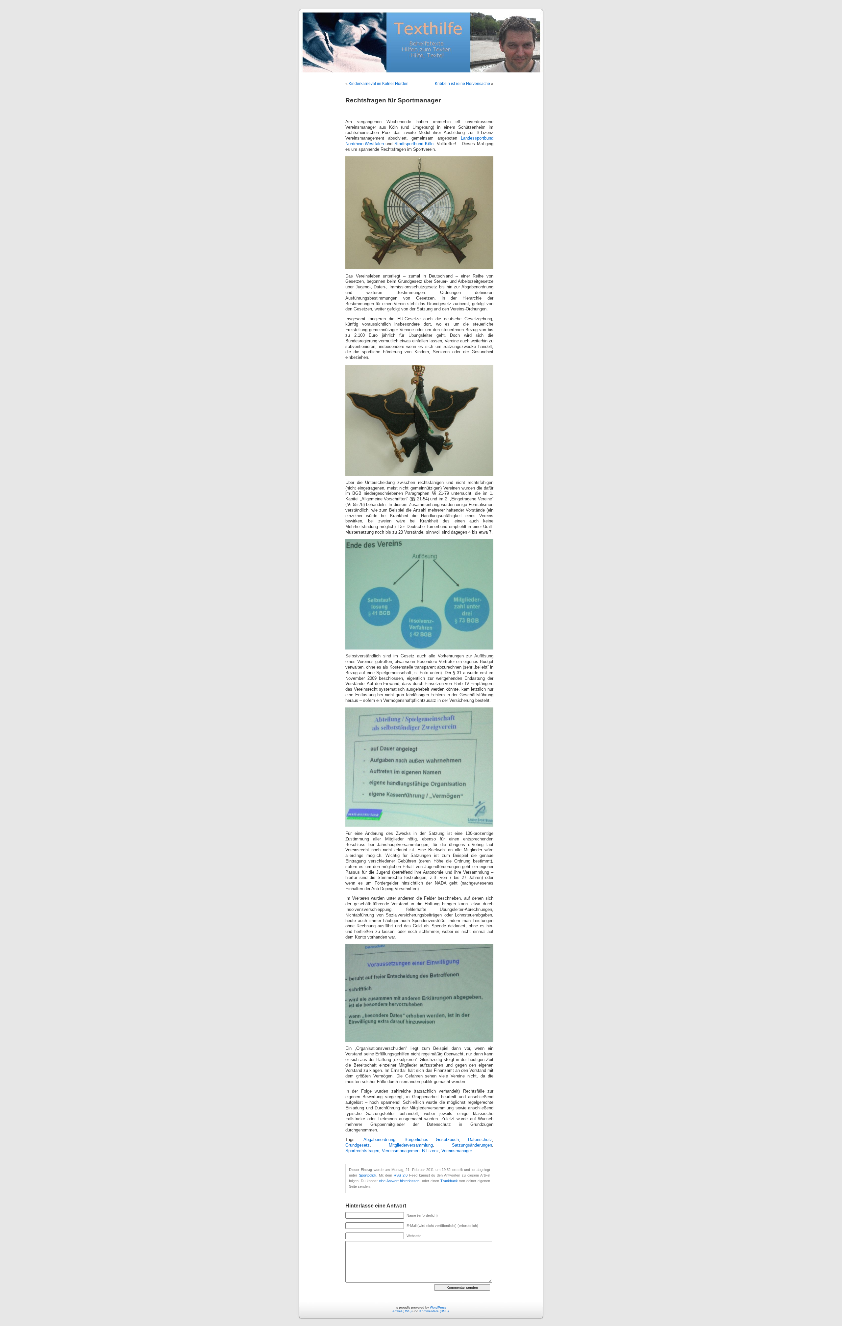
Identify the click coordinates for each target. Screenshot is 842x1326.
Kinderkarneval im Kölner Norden (379, 83)
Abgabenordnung (379, 1139)
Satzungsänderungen (472, 1145)
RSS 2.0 (401, 1175)
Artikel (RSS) (401, 1311)
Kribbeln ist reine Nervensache (462, 83)
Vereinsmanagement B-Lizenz (410, 1151)
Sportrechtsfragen (362, 1151)
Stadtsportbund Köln (413, 144)
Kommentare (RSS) (434, 1311)
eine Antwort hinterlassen (399, 1181)
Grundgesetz (357, 1145)
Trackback (449, 1181)
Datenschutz (480, 1139)
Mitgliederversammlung (411, 1145)
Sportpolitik (367, 1175)
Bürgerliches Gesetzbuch (432, 1139)
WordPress (438, 1307)
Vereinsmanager (456, 1151)
